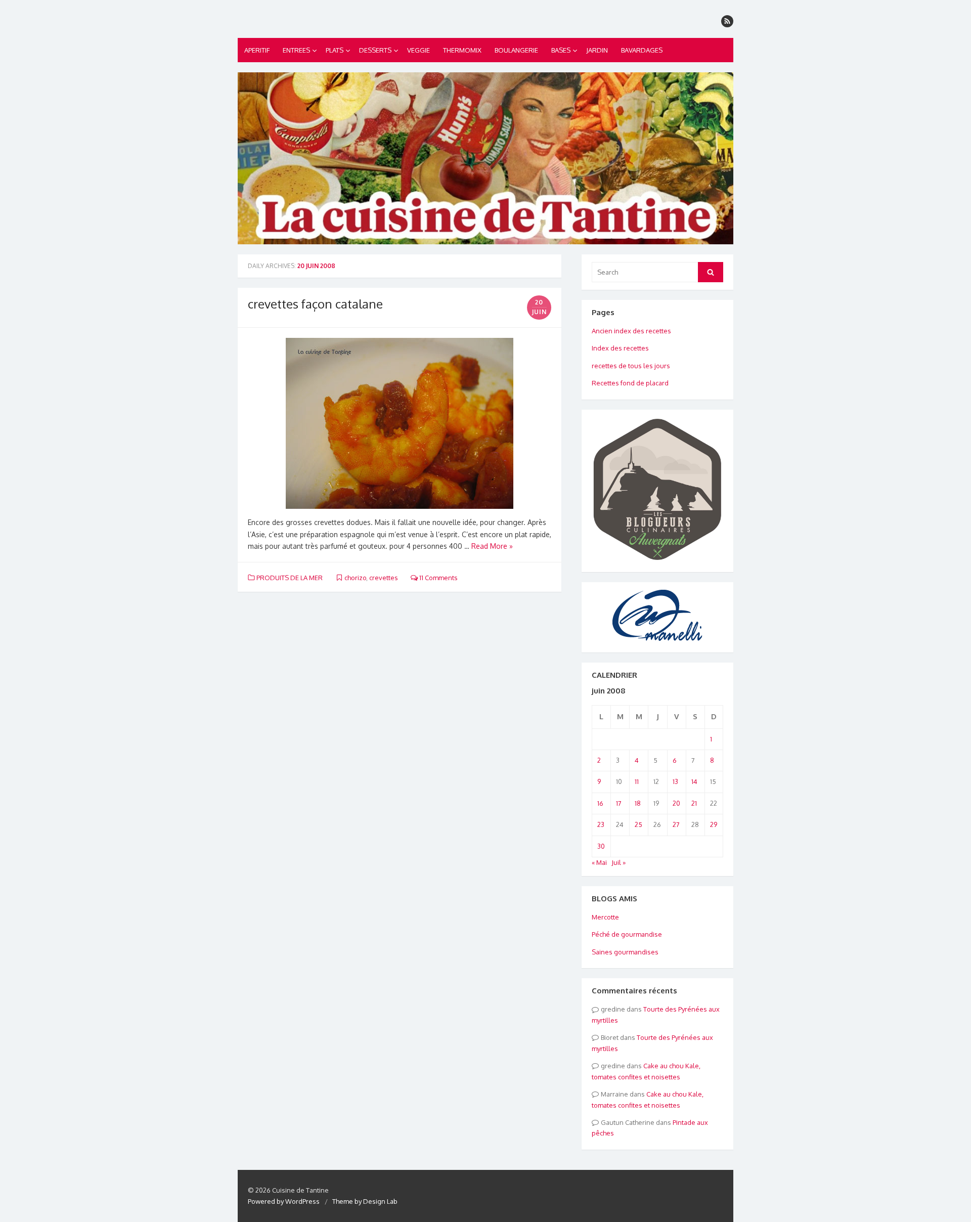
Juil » (618, 862)
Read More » (492, 546)
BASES (560, 50)
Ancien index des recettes (631, 331)
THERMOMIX (462, 50)
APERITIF (257, 50)
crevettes (383, 578)
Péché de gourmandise (627, 934)
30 (601, 846)
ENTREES (296, 50)
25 (638, 824)
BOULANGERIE (516, 50)
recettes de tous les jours (631, 366)
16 (600, 803)
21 (694, 803)
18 (638, 803)
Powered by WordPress (284, 1201)
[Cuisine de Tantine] (485, 158)
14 (694, 781)
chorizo (355, 578)
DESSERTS (375, 50)
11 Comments (438, 578)
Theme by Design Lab (365, 1201)
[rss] (727, 21)
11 (637, 781)
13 (675, 781)
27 (676, 824)
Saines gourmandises (625, 952)
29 (713, 824)
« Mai (599, 862)
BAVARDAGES (642, 50)
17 (619, 803)
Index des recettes (620, 348)
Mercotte (605, 917)
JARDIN (597, 50)
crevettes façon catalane (315, 304)
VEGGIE (418, 50)
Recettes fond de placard (630, 383)
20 (676, 803)
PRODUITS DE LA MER (289, 578)
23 (600, 824)
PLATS (334, 50)
